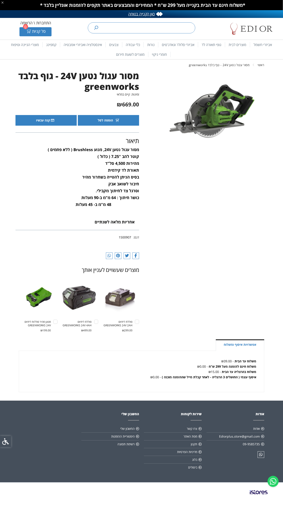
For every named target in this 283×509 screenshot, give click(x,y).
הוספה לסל (106, 120)
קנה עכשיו (43, 120)
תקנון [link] (194, 444)
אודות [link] (256, 428)
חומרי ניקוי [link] (159, 54)
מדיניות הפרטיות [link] (187, 452)
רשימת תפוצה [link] (126, 444)
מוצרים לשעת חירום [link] (130, 54)
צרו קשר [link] (192, 428)
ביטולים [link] (192, 467)
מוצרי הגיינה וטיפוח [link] (25, 44)
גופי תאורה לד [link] (211, 44)
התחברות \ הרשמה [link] (35, 22)
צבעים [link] (114, 44)
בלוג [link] (194, 459)
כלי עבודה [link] (133, 44)
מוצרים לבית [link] (237, 44)
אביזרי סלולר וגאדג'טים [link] (178, 44)
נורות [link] (151, 44)
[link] (273, 481)
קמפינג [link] (51, 44)
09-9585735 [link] (251, 444)
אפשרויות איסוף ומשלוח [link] (240, 344)
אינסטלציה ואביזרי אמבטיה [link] (83, 44)
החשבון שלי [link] (127, 428)
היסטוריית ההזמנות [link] (123, 436)
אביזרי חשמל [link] (263, 44)
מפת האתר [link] (190, 436)
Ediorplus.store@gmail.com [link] (239, 436)
